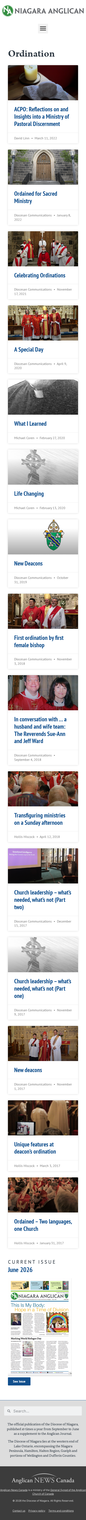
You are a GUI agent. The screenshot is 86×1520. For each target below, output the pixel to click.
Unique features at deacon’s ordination (35, 1147)
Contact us (19, 1510)
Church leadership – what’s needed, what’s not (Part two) (42, 899)
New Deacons (28, 563)
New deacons (28, 1070)
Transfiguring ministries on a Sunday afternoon (39, 818)
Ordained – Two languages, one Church (43, 1225)
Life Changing (29, 493)
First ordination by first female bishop (38, 641)
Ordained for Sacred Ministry (35, 197)
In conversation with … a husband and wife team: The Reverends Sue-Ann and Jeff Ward (40, 730)
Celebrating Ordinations (39, 275)
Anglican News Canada (14, 1490)
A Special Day (28, 349)
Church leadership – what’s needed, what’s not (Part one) (42, 988)
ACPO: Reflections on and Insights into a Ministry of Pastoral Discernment (41, 116)
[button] (43, 28)
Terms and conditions (61, 1510)
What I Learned (30, 423)
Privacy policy (36, 1510)
